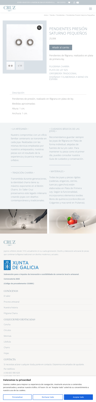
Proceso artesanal (11, 301)
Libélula (7, 341)
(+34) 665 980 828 (12, 372)
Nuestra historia (11, 307)
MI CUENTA (61, 2)
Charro (7, 347)
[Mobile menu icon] (90, 8)
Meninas (7, 336)
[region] (48, 389)
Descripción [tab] (18, 92)
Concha (7, 324)
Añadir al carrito (60, 47)
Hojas (6, 353)
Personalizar (17, 397)
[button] (39, 27)
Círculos (7, 330)
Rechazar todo (48, 397)
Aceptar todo (78, 397)
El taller (7, 296)
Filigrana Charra (11, 313)
